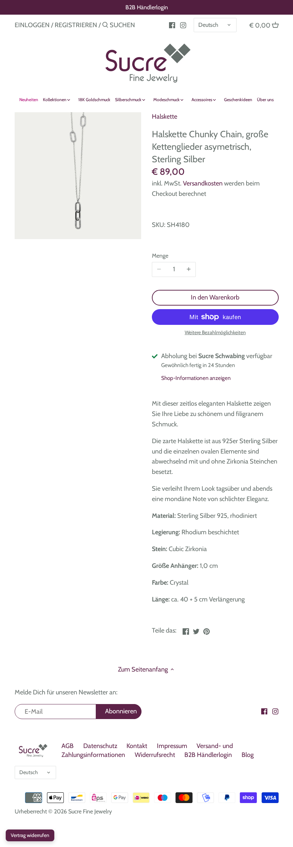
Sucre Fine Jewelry (90, 811)
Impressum (172, 746)
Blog (248, 755)
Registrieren (76, 25)
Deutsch (208, 24)
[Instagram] (183, 24)
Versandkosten (203, 183)
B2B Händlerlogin (146, 7)
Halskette (164, 116)
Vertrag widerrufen (30, 835)
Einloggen (32, 25)
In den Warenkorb (215, 297)
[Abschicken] (105, 26)
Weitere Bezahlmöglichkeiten (215, 332)
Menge (160, 255)
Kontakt (136, 746)
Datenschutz (100, 746)
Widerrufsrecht (155, 755)
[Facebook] (264, 711)
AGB (67, 746)
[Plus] (188, 269)
